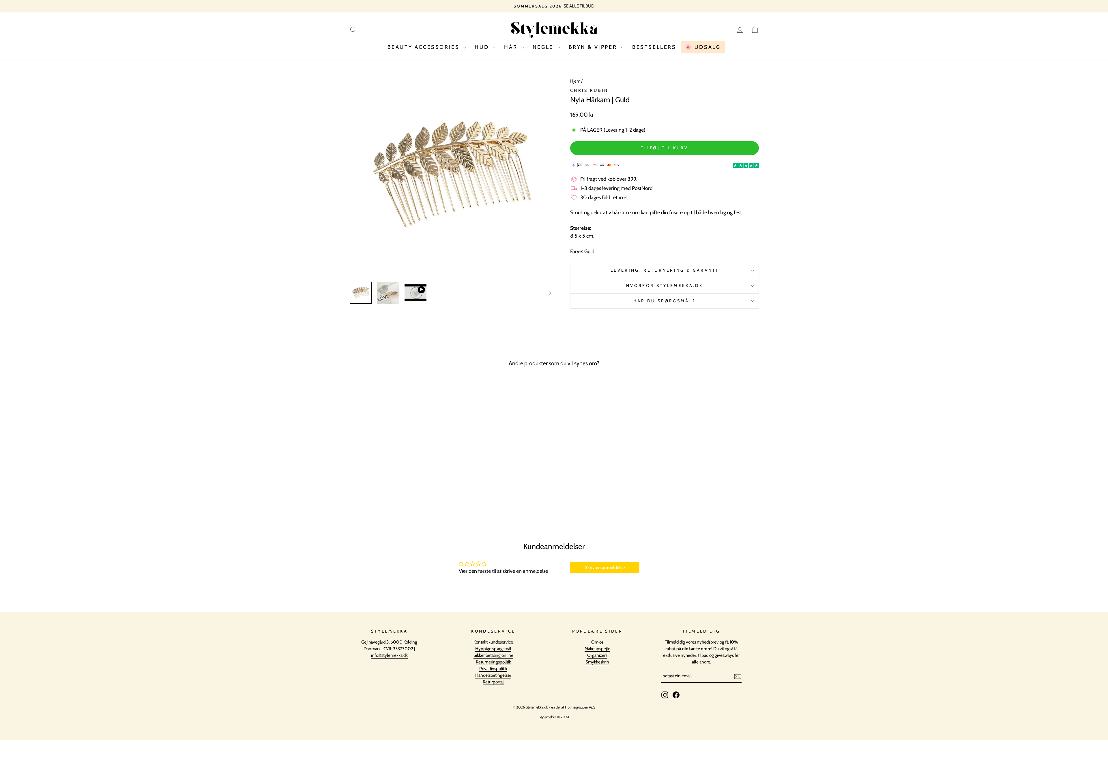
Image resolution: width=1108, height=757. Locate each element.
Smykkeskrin (597, 662)
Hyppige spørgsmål (493, 648)
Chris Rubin (589, 90)
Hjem (575, 81)
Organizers (597, 655)
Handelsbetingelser (493, 675)
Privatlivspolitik (493, 668)
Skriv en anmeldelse (605, 567)
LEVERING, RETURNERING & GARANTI (664, 270)
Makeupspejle (597, 648)
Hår (511, 47)
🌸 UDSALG (703, 47)
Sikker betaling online (493, 655)
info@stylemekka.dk (389, 655)
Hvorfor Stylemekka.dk (664, 285)
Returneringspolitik (493, 662)
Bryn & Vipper (594, 47)
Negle (544, 47)
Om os (597, 642)
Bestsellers (654, 47)
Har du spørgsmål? (664, 300)
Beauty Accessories (425, 47)
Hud (483, 47)
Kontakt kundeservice (493, 642)
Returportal (493, 682)
